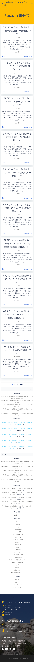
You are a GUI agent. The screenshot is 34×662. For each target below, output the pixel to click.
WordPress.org (17, 587)
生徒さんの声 (17, 570)
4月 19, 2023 (17, 286)
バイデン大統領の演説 (17, 555)
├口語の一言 (17, 542)
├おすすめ (17, 524)
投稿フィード (17, 582)
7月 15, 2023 (17, 73)
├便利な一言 (17, 537)
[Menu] (31, 3)
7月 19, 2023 (17, 37)
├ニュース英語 (17, 532)
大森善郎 (17, 52)
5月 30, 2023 (17, 108)
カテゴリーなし (17, 552)
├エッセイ (17, 527)
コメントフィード (17, 585)
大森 (19, 442)
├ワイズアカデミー (17, 534)
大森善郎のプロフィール (17, 562)
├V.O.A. (17, 522)
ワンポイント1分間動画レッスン (17, 560)
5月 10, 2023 (17, 215)
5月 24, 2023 (17, 144)
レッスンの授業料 (17, 557)
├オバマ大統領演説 (17, 529)
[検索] (31, 389)
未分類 (17, 565)
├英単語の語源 (17, 549)
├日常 (17, 547)
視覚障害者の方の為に (17, 572)
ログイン (17, 580)
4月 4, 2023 (17, 357)
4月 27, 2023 (17, 250)
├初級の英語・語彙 (17, 539)
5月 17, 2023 (17, 179)
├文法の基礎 (17, 544)
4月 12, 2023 (17, 321)
